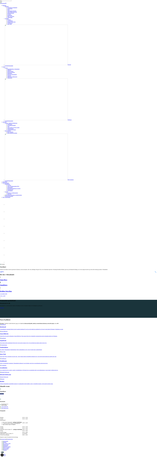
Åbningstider (10, 65)
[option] (79, 454)
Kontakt (6, 65)
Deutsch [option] (4, 455)
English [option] (3, 454)
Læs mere (2, 307)
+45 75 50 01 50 (4, 406)
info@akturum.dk (4, 408)
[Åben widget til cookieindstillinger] (2, 454)
